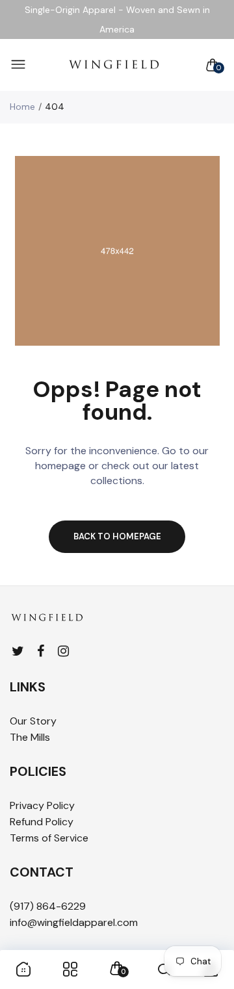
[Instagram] (63, 651)
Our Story (33, 721)
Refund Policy (41, 821)
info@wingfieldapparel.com (74, 922)
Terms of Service (49, 838)
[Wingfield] (114, 65)
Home (22, 106)
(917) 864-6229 (48, 906)
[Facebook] (40, 651)
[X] (18, 651)
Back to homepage (117, 536)
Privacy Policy (42, 805)
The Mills (30, 737)
